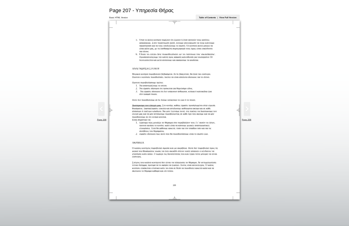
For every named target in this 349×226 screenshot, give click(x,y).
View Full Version (228, 17)
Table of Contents (207, 17)
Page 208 (246, 120)
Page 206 (101, 120)
